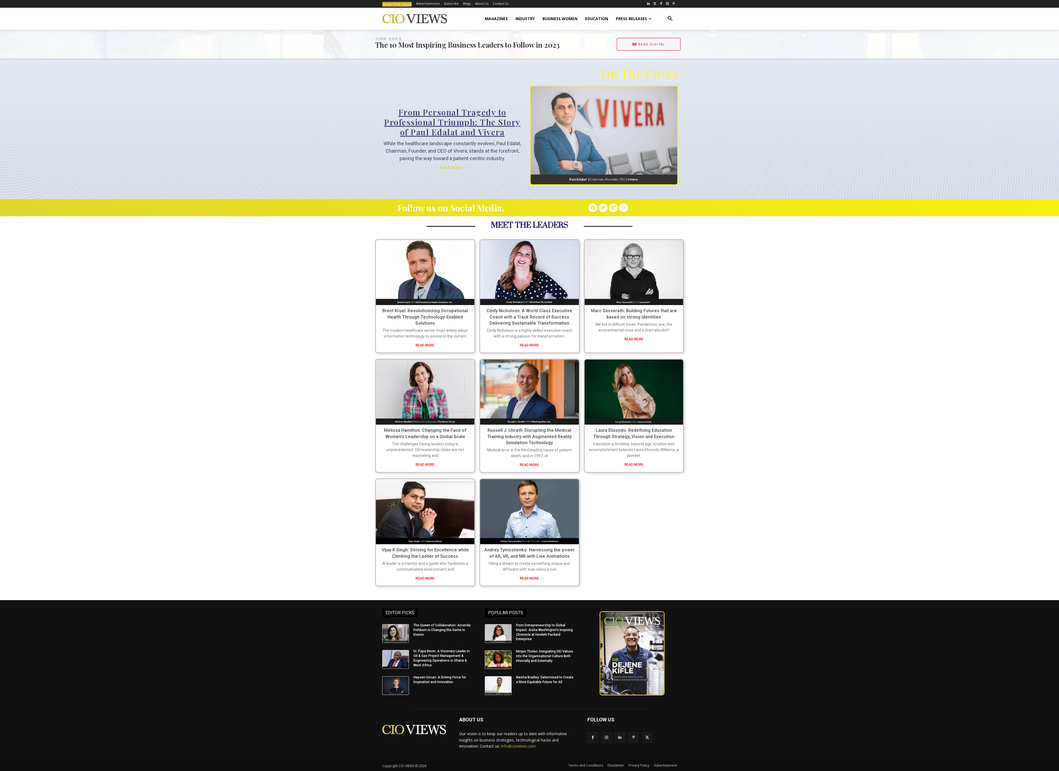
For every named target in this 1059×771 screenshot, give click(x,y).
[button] (670, 18)
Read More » (452, 167)
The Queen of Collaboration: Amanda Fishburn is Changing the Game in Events (441, 630)
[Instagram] (667, 4)
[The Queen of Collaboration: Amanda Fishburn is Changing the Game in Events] (395, 633)
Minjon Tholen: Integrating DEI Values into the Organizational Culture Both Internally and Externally (544, 656)
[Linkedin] (613, 207)
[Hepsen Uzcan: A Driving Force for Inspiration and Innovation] (395, 685)
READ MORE (425, 345)
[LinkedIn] (648, 4)
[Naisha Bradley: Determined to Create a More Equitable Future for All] (498, 685)
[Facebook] (661, 4)
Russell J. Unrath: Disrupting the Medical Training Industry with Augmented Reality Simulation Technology (529, 436)
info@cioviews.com (518, 746)
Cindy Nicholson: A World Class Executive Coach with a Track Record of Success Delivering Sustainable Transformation (529, 317)
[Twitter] (655, 4)
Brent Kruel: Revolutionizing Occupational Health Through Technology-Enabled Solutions (425, 317)
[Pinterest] (673, 4)
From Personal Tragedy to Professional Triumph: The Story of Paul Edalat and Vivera (452, 122)
